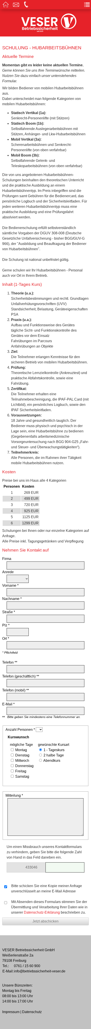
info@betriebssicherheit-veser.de (39, 971)
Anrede (8, 572)
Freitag (20, 771)
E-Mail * (8, 704)
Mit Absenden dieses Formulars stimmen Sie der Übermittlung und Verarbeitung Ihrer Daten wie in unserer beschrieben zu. (48, 907)
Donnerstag (24, 766)
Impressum (10, 1012)
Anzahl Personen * (20, 729)
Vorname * (10, 585)
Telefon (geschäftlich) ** (20, 676)
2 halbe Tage (53, 755)
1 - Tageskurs (53, 750)
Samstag (21, 776)
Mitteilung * (14, 795)
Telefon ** (9, 662)
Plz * (5, 625)
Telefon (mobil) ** (15, 690)
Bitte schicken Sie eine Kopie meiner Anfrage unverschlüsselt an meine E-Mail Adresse (46, 888)
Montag (20, 750)
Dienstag (21, 755)
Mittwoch (21, 760)
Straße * (8, 612)
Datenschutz (32, 1012)
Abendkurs (51, 760)
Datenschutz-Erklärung (42, 912)
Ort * (5, 638)
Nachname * (12, 599)
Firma (6, 559)
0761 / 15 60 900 (27, 966)
